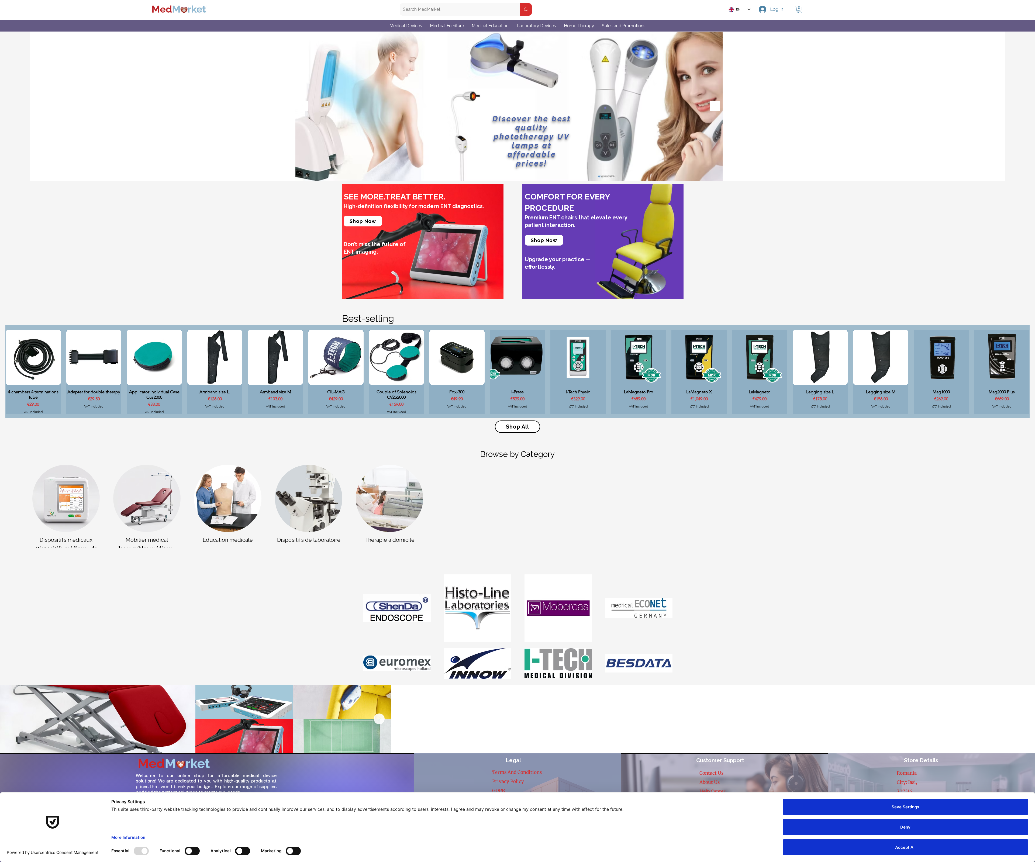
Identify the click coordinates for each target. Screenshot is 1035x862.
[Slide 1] (503, 173)
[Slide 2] (509, 173)
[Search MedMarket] (526, 9)
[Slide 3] (515, 173)
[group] (517, 371)
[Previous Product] (13, 371)
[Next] (715, 106)
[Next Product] (1022, 371)
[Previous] (303, 106)
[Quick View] (33, 357)
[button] (799, 9)
